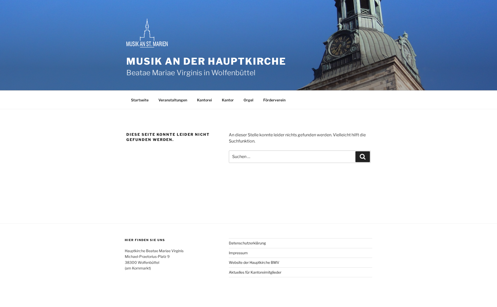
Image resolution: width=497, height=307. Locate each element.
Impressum (238, 253)
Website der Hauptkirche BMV (254, 262)
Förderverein (274, 100)
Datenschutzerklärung (247, 243)
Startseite (140, 100)
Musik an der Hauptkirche (206, 61)
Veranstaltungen (172, 100)
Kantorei (204, 100)
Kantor (228, 100)
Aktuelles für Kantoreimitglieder (255, 272)
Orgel (248, 100)
